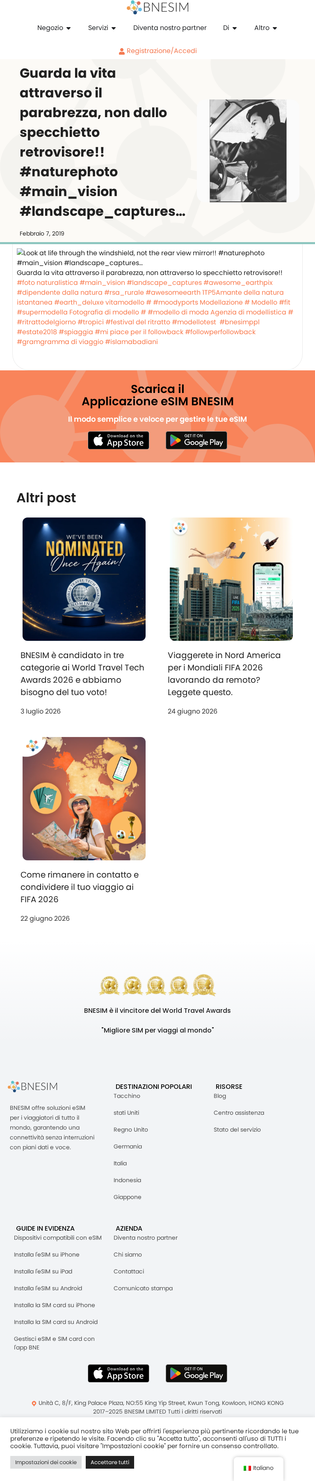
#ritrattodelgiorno (46, 322)
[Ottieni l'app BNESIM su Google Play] (196, 1373)
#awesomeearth (173, 292)
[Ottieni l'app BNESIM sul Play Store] (196, 440)
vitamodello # (128, 302)
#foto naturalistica (47, 282)
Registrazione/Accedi (161, 50)
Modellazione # (225, 302)
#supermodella (42, 312)
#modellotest (194, 322)
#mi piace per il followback (139, 332)
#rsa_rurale (124, 292)
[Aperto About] (234, 28)
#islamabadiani (131, 342)
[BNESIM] (38, 1087)
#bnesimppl (239, 322)
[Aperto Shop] (68, 28)
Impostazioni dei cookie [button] (46, 1462)
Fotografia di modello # (107, 312)
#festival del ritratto (137, 322)
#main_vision (102, 282)
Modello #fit (270, 302)
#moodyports (175, 302)
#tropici (91, 322)
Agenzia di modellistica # (251, 312)
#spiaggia (76, 332)
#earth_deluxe (79, 302)
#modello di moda (178, 312)
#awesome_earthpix (238, 282)
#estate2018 (37, 332)
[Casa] (157, 7)
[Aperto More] (275, 28)
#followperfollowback (220, 332)
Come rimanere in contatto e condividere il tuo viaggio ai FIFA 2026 (80, 887)
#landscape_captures (164, 282)
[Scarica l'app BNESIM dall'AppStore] (118, 1373)
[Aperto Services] (113, 28)
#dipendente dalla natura (60, 292)
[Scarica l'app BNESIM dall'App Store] (118, 440)
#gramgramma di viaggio (60, 342)
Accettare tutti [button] (110, 1462)
